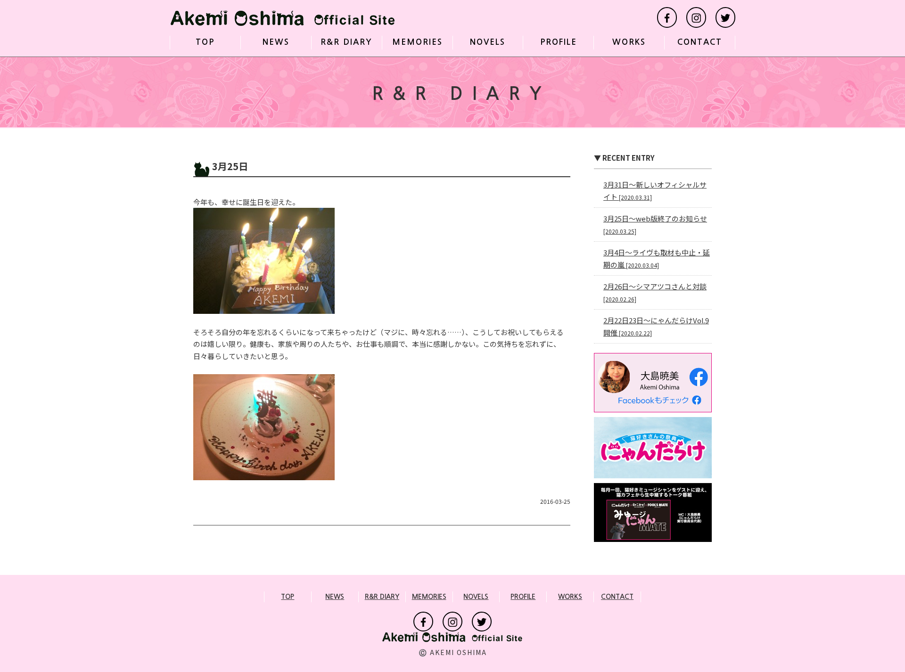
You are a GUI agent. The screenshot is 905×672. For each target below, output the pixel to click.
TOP (205, 42)
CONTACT (699, 42)
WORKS (629, 42)
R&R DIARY (346, 42)
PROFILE (558, 42)
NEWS (276, 42)
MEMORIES (417, 42)
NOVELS (487, 42)
